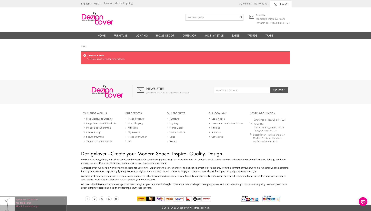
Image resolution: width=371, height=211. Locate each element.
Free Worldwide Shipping (99, 118)
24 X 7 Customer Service (99, 141)
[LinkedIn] (109, 198)
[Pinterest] (101, 198)
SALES (235, 35)
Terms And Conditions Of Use (227, 123)
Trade (269, 35)
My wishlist (245, 3)
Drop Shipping (135, 123)
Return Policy (93, 132)
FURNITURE (121, 35)
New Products (177, 132)
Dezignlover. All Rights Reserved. (193, 207)
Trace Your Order (137, 136)
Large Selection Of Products (101, 123)
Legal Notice (218, 118)
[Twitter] (94, 198)
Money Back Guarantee (98, 127)
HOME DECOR (165, 35)
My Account (134, 132)
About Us (216, 132)
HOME (102, 35)
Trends (252, 35)
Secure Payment (95, 136)
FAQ (130, 141)
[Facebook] (87, 198)
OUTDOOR (189, 35)
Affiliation (133, 127)
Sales (172, 136)
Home (84, 46)
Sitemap (215, 127)
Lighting (174, 123)
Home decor (176, 127)
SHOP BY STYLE (214, 35)
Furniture (174, 118)
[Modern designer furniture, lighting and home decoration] (123, 18)
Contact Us (217, 136)
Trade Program (136, 118)
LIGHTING (142, 35)
